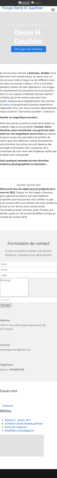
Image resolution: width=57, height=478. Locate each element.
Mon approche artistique (28, 49)
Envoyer (5, 305)
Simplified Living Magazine (19, 430)
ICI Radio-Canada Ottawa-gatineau (24, 423)
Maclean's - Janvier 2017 (18, 420)
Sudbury (6, 104)
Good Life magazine (16, 427)
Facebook (7, 405)
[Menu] (53, 9)
